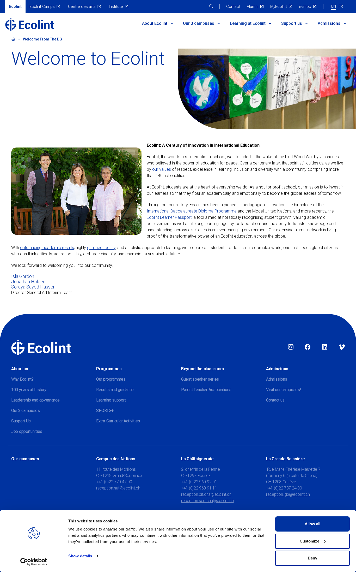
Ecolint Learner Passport (169, 217)
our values (161, 169)
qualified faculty (101, 247)
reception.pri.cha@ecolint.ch (206, 494)
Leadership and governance (35, 400)
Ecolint (15, 6)
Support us (291, 23)
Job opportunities (26, 431)
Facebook (307, 347)
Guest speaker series (200, 379)
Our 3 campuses (25, 410)
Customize (309, 541)
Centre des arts (82, 6)
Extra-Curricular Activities (118, 420)
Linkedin (324, 347)
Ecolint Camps (42, 6)
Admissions (329, 23)
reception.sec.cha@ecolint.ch (207, 500)
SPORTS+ (105, 410)
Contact (233, 6)
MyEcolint (278, 6)
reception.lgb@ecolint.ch (288, 494)
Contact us (275, 400)
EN (333, 6)
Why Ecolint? (22, 379)
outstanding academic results (47, 247)
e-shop (305, 6)
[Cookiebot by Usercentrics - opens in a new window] (34, 562)
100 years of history (28, 389)
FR (341, 6)
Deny (312, 558)
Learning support (111, 400)
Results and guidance (115, 389)
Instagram (290, 347)
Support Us (21, 420)
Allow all (312, 524)
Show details (80, 556)
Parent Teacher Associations (206, 389)
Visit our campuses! (283, 389)
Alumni (252, 6)
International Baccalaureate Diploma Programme (192, 211)
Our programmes (111, 379)
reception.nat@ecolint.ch (118, 488)
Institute (116, 6)
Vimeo (342, 347)
